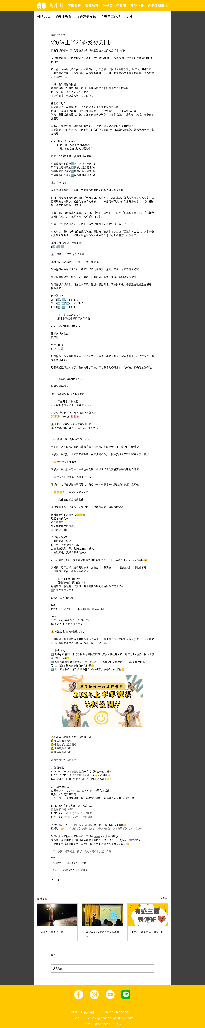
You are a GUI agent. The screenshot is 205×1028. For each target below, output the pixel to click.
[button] (164, 16)
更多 (129, 16)
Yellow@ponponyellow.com (109, 1018)
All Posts (43, 16)
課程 (84, 863)
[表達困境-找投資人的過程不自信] (102, 915)
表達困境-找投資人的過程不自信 (102, 934)
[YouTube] (110, 994)
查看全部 (164, 898)
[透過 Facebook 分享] (52, 879)
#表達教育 (64, 16)
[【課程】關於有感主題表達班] (148, 915)
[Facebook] (78, 994)
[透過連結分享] (59, 879)
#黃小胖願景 (81, 870)
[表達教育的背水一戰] (57, 915)
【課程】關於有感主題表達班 (147, 932)
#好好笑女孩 (86, 16)
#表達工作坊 (111, 16)
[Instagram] (94, 994)
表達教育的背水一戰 (51, 932)
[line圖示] (125, 994)
